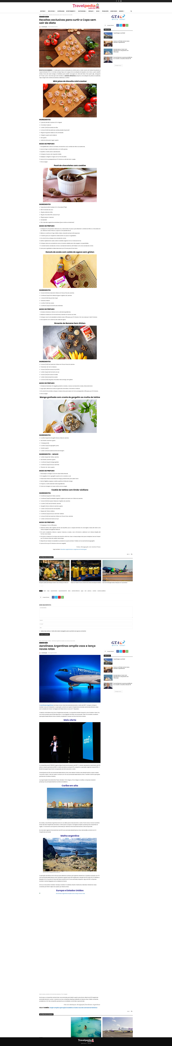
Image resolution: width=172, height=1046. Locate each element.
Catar (44, 590)
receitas (94, 590)
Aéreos (104, 580)
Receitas (46, 16)
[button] (131, 11)
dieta (69, 590)
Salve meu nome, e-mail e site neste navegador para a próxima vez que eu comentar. (63, 631)
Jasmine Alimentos (76, 590)
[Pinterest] (124, 25)
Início (40, 14)
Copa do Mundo (54, 590)
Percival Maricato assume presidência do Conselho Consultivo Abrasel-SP (122, 58)
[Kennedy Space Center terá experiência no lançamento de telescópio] (108, 52)
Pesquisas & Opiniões (44, 580)
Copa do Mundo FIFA (63, 590)
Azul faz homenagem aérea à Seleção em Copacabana (114, 582)
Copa (48, 590)
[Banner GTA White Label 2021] (118, 20)
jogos (82, 590)
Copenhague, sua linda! (119, 33)
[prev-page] (40, 586)
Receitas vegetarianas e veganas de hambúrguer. (74, 549)
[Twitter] (120, 25)
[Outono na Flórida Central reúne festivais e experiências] (108, 44)
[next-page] (42, 586)
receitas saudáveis (101, 590)
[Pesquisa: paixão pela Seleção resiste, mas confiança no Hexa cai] (54, 570)
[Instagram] (119, 1)
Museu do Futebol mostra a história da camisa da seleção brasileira (86, 582)
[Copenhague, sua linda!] (108, 35)
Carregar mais (118, 65)
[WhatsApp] (127, 25)
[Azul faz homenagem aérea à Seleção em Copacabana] (117, 570)
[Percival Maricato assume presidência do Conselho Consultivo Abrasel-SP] (108, 60)
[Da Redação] (40, 26)
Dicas (72, 580)
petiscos (89, 590)
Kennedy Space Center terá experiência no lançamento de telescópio (120, 51)
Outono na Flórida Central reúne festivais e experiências (121, 41)
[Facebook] (116, 1)
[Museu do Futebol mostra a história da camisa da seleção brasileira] (86, 570)
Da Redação (44, 26)
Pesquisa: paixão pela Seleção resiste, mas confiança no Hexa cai (53, 582)
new (85, 590)
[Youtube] (121, 1)
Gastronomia (45, 14)
